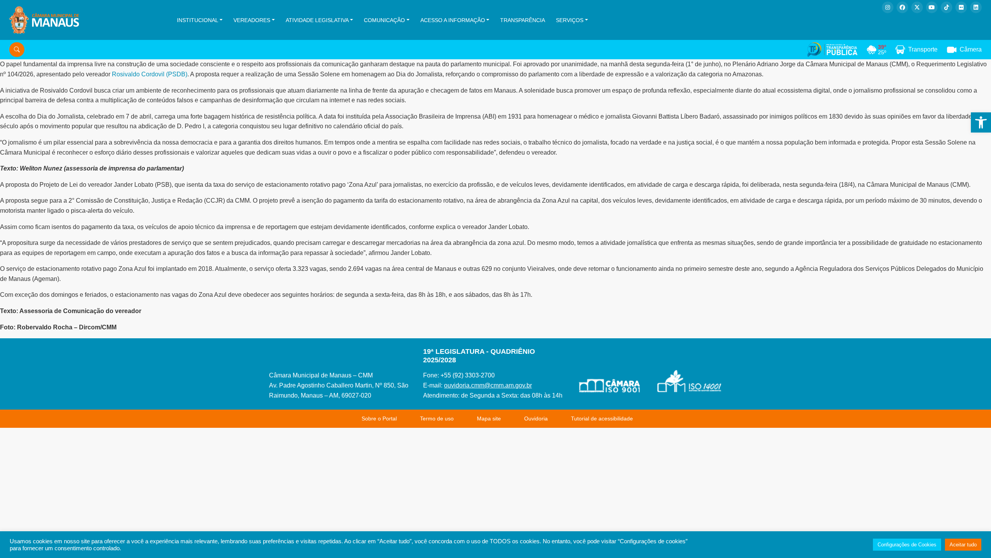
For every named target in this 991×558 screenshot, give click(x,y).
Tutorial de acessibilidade (602, 418)
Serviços (569, 20)
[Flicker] (961, 7)
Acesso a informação (452, 20)
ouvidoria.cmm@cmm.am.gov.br (488, 385)
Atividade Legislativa (317, 20)
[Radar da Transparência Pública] (832, 49)
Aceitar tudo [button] (963, 545)
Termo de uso (437, 418)
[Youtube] (932, 7)
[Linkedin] (976, 7)
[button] (981, 122)
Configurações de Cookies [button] (907, 545)
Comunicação (384, 20)
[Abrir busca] (16, 49)
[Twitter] (917, 7)
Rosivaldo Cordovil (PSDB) (149, 74)
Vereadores (251, 20)
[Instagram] (887, 7)
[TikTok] (946, 7)
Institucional (197, 20)
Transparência (522, 20)
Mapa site (489, 418)
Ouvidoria (536, 418)
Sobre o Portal (379, 418)
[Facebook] (902, 7)
